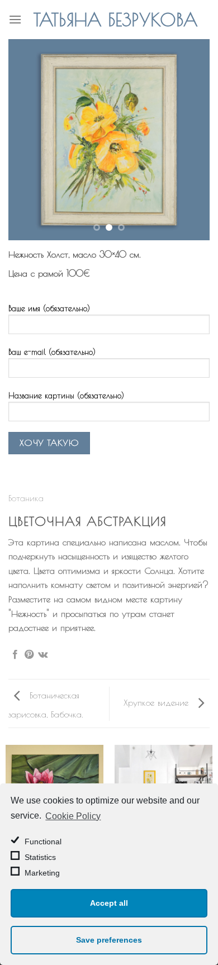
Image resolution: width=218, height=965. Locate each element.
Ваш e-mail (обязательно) (52, 351)
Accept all (109, 903)
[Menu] (15, 19)
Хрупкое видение (158, 702)
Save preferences (109, 939)
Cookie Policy (73, 816)
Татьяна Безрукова (116, 19)
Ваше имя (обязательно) (49, 308)
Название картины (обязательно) (66, 395)
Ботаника (26, 498)
